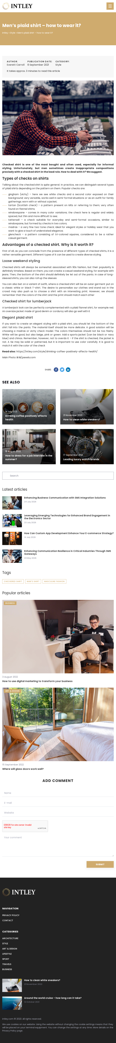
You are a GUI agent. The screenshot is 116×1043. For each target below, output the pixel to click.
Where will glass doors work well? (23, 769)
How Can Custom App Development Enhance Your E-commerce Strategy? (69, 533)
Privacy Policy (9, 1030)
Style (58, 65)
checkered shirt (13, 581)
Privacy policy (10, 915)
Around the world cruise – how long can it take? (53, 998)
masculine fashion (54, 581)
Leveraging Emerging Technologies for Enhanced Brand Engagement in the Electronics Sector (67, 517)
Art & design (9, 948)
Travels (6, 964)
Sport (5, 959)
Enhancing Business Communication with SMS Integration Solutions (65, 497)
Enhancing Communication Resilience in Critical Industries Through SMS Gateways (67, 553)
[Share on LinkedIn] (68, 369)
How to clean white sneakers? (81, 419)
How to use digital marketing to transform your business (37, 681)
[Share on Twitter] (62, 369)
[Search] (6, 475)
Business (7, 969)
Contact (7, 920)
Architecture (10, 938)
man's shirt (33, 581)
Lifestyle (7, 953)
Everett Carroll (15, 65)
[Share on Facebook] (56, 369)
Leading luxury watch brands (81, 459)
